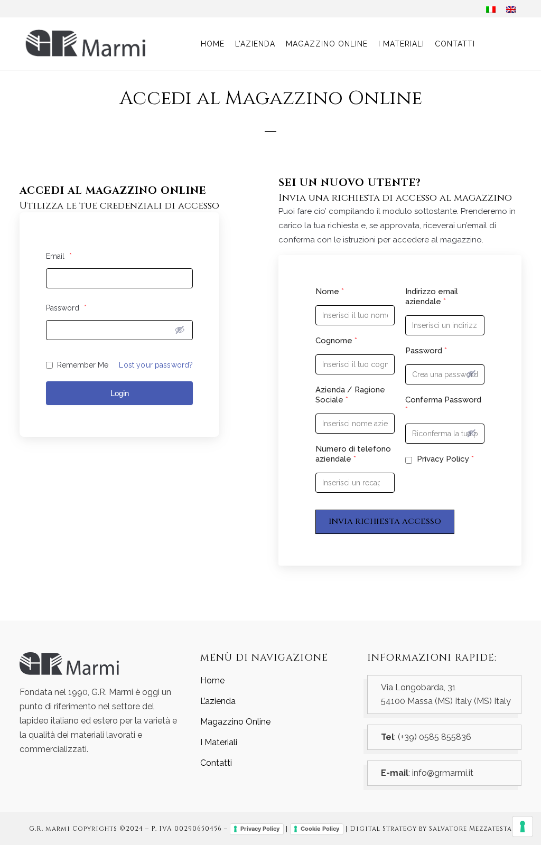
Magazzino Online (235, 722)
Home (212, 680)
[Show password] (179, 329)
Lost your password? (156, 365)
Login (119, 393)
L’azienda (218, 701)
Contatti (216, 763)
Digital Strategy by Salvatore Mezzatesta (431, 828)
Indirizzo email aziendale (431, 296)
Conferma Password (443, 405)
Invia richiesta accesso (385, 521)
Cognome (336, 340)
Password (66, 308)
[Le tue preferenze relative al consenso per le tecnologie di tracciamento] (522, 826)
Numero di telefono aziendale (353, 454)
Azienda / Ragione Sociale (350, 395)
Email (59, 256)
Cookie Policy (320, 828)
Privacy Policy (444, 459)
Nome (329, 291)
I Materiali (218, 742)
